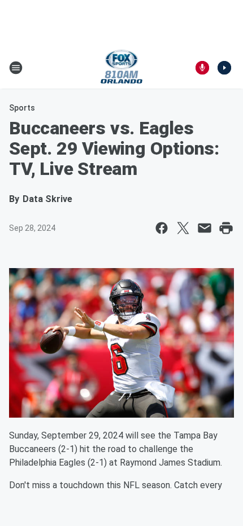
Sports (22, 107)
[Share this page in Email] (204, 228)
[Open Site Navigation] (16, 67)
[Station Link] (122, 68)
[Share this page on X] (183, 228)
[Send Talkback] (202, 67)
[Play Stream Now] (224, 67)
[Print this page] (226, 228)
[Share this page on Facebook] (162, 228)
